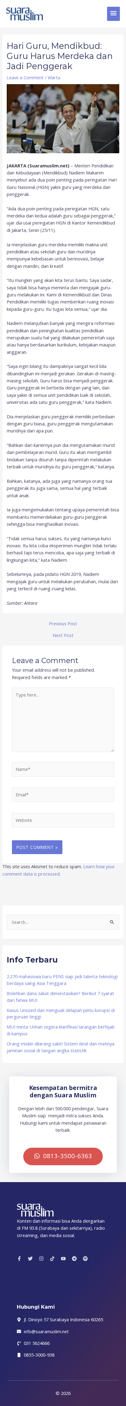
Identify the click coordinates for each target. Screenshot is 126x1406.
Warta (54, 77)
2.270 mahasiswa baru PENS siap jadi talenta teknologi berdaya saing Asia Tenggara (62, 979)
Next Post (63, 635)
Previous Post (63, 623)
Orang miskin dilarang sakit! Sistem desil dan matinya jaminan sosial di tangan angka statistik (60, 1047)
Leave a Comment (25, 77)
